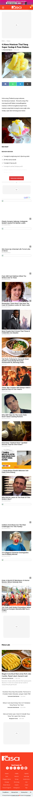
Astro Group (28, 795)
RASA (3, 41)
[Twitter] (14, 768)
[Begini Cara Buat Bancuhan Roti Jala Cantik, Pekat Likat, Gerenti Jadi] (16, 661)
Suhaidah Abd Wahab (7, 678)
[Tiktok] (18, 768)
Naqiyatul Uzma (13, 718)
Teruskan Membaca (16, 178)
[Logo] (16, 7)
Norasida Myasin (7, 49)
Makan (8, 41)
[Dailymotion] (25, 768)
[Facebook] (7, 768)
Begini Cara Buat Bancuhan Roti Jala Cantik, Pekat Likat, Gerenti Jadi (16, 675)
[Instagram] (11, 768)
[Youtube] (22, 768)
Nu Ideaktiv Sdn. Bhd (15, 795)
